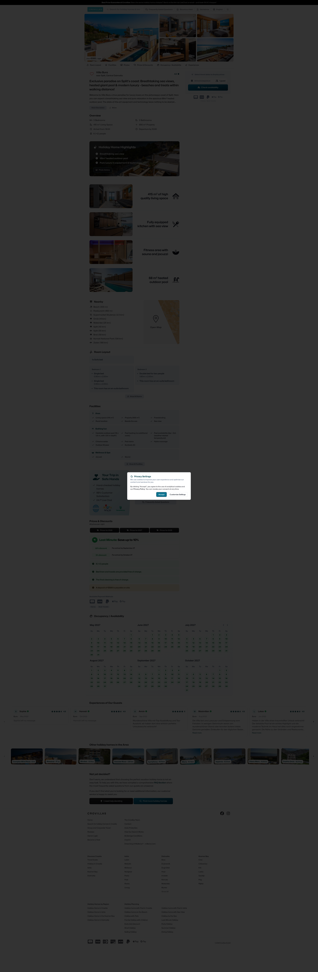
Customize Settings (178, 494)
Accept (161, 494)
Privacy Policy (139, 489)
